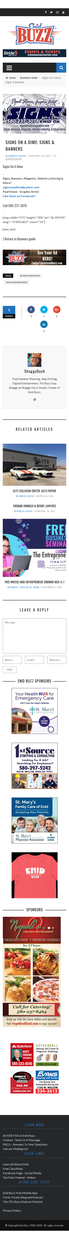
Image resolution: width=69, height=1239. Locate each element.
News (36, 587)
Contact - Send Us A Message (21, 1140)
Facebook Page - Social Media (22, 1173)
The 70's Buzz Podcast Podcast (23, 1201)
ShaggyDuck (14, 158)
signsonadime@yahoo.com (21, 187)
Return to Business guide (20, 238)
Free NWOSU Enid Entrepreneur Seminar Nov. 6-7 (34, 582)
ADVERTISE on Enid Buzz (19, 1135)
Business (13, 587)
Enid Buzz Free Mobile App (20, 1193)
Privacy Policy (12, 1210)
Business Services (30, 275)
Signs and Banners (16, 282)
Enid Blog (26, 587)
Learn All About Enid (16, 1164)
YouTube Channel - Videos (19, 1177)
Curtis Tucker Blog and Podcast (23, 1197)
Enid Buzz (24, 1225)
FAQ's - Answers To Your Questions (25, 1144)
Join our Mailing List (15, 1148)
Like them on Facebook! (19, 196)
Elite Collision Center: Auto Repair (34, 491)
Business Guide (16, 155)
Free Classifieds (13, 1168)
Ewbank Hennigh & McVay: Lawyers (34, 506)
